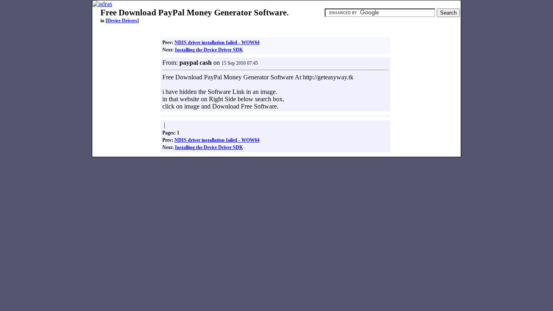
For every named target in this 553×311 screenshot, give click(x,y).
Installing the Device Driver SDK (209, 50)
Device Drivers (122, 20)
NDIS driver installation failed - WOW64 (216, 42)
